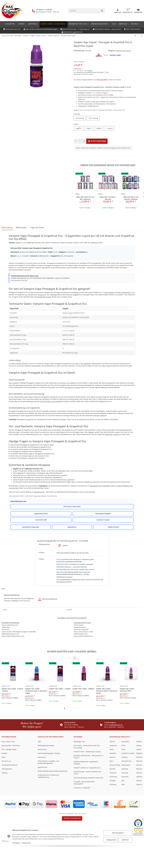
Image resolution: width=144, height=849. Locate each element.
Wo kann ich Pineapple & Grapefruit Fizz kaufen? (27, 458)
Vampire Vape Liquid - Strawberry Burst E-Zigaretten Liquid (106, 691)
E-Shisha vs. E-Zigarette (82, 788)
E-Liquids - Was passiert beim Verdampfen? (84, 783)
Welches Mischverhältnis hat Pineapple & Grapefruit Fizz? (30, 447)
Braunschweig (115, 765)
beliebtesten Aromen (44, 297)
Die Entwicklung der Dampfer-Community (88, 778)
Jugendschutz (72, 527)
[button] (135, 24)
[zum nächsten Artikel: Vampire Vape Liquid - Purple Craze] (135, 35)
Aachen (112, 742)
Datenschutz (26, 843)
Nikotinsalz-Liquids (111, 434)
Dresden (113, 781)
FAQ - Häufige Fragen (9, 749)
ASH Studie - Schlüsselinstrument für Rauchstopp (87, 746)
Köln (123, 784)
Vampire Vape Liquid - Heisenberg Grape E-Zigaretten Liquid (36, 691)
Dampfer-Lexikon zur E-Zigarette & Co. (87, 768)
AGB (39, 742)
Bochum (113, 757)
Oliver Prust (34, 276)
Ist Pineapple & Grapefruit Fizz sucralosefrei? (26, 451)
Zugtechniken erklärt (41, 514)
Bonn (111, 761)
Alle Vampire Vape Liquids (72, 506)
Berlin (112, 749)
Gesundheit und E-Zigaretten (100, 486)
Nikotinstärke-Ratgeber (103, 514)
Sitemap (4, 773)
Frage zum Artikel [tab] (37, 227)
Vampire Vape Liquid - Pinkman (83, 689)
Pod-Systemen (109, 292)
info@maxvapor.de (115, 725)
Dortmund (113, 777)
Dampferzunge (39, 492)
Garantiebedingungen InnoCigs (49, 753)
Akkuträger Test (79, 742)
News (4, 757)
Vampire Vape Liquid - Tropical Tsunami (12, 690)
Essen (123, 749)
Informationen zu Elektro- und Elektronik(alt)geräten (48, 762)
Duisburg (113, 784)
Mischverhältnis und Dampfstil (51, 401)
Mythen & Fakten (113, 527)
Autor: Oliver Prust (8, 742)
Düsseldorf (125, 742)
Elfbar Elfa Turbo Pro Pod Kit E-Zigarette (85, 198)
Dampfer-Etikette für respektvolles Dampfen (86, 763)
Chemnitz (113, 773)
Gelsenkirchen (126, 761)
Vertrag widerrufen (72, 818)
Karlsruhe (124, 777)
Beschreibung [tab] (7, 227)
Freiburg (124, 757)
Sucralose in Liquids (103, 520)
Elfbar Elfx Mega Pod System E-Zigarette (130, 198)
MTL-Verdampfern (124, 292)
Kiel (122, 781)
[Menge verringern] (76, 141)
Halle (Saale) (125, 765)
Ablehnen (125, 840)
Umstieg (41, 295)
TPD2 (103, 366)
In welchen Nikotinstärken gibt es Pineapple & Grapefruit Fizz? (32, 454)
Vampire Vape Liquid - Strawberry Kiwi (127, 690)
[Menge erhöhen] (84, 141)
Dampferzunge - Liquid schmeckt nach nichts (87, 773)
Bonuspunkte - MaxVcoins (11, 745)
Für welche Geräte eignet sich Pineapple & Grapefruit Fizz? (31, 449)
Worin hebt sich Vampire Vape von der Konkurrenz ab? (29, 456)
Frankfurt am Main (128, 753)
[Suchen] (102, 10)
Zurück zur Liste (7, 36)
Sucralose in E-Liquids (72, 387)
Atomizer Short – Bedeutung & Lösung (87, 752)
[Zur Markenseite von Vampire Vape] (98, 55)
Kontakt (4, 753)
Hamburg (124, 769)
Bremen (112, 769)
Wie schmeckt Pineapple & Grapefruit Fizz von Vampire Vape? (32, 445)
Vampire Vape (115, 55)
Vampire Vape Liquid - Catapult (59, 689)
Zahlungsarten (7, 769)
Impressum (16, 843)
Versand (89, 70)
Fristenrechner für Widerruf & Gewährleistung (48, 776)
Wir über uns (6, 761)
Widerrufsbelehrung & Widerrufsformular (52, 771)
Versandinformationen (10, 765)
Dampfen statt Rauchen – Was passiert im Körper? (88, 756)
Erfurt (123, 745)
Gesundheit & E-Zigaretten (30, 527)
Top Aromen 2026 (41, 520)
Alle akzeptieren (118, 833)
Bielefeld (113, 753)
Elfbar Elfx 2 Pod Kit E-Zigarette (108, 198)
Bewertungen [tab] (21, 227)
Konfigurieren (111, 840)
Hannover (124, 773)
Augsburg (113, 745)
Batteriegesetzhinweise (46, 745)
